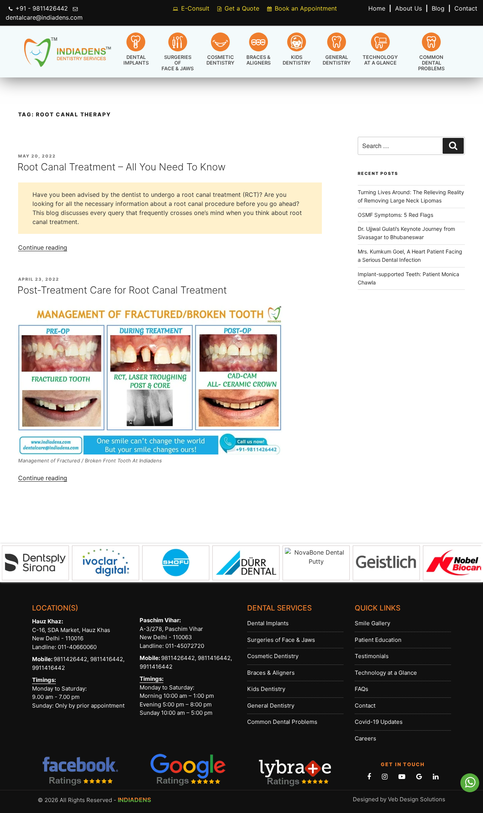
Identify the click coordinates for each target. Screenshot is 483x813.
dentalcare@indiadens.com (44, 17)
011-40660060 (77, 647)
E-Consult (195, 8)
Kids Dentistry (297, 60)
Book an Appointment (306, 8)
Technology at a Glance (380, 60)
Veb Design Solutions (416, 799)
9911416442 (48, 667)
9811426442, (71, 659)
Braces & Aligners (258, 60)
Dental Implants (136, 60)
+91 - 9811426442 (41, 8)
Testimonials (372, 656)
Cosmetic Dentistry (220, 60)
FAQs (361, 688)
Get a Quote (242, 8)
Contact (465, 8)
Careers (365, 738)
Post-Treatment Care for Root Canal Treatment (122, 290)
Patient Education (378, 639)
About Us (408, 8)
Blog (438, 8)
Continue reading (42, 247)
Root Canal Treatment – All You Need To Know (121, 167)
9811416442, (107, 659)
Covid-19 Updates (379, 721)
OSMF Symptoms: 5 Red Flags (395, 215)
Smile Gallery (372, 623)
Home (376, 8)
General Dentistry (337, 60)
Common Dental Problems (431, 62)
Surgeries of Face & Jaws (178, 62)
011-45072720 (184, 645)
